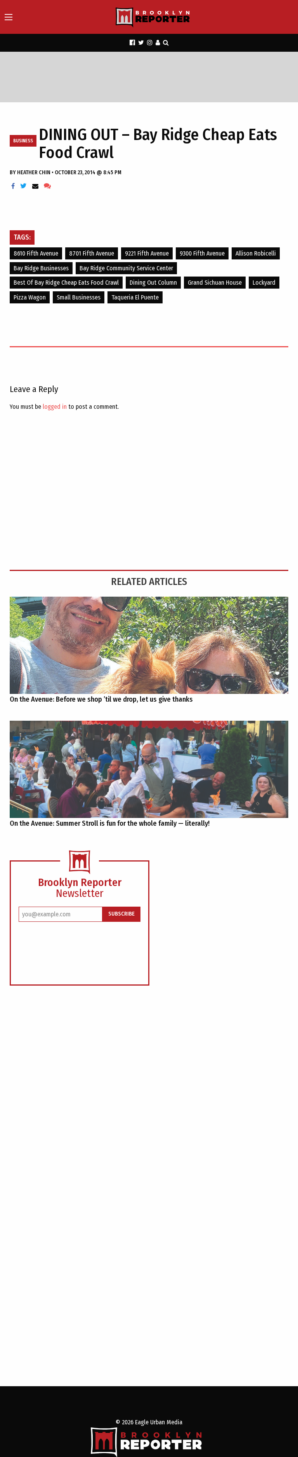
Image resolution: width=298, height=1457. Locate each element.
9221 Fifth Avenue (147, 253)
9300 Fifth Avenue (202, 253)
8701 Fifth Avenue (91, 253)
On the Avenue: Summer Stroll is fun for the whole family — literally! (110, 823)
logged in (55, 406)
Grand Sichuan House (215, 282)
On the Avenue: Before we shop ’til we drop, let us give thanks (101, 699)
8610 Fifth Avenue (36, 253)
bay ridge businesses (41, 268)
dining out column (153, 282)
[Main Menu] (8, 17)
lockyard (264, 282)
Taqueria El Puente (135, 297)
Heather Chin (34, 172)
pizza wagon (30, 297)
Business (23, 141)
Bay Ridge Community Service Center (126, 268)
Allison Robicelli (256, 253)
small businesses (78, 297)
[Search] (165, 42)
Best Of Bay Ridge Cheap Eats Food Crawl (66, 282)
